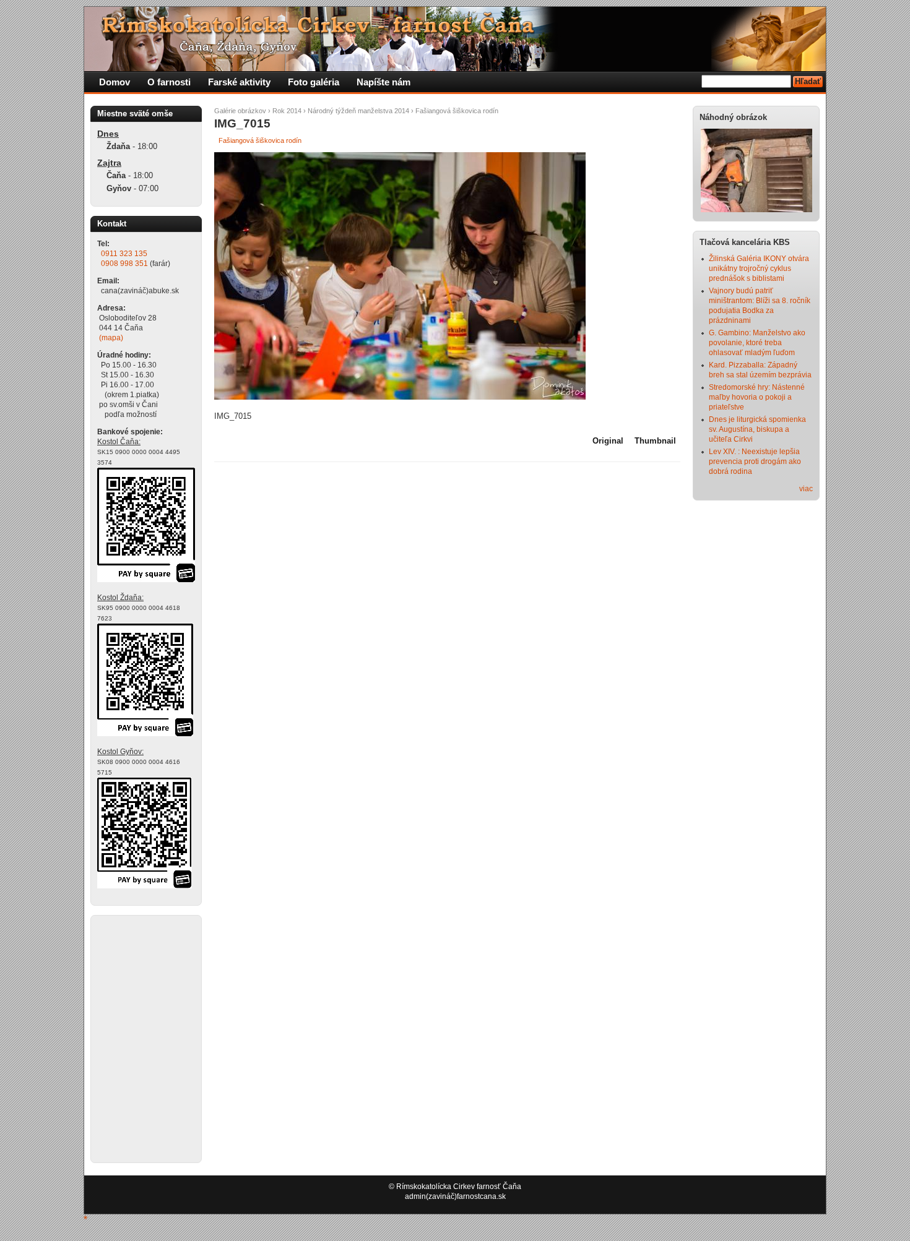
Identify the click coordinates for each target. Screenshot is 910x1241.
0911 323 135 (124, 253)
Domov (114, 82)
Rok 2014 (286, 110)
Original (607, 440)
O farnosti (169, 82)
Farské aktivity (239, 82)
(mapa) (111, 337)
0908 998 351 (124, 263)
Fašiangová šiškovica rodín (456, 110)
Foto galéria (313, 82)
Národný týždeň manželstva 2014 (358, 110)
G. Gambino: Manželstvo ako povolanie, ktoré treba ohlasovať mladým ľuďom (757, 342)
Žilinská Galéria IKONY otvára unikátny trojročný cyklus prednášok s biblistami (759, 268)
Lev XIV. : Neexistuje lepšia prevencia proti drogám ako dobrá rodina (755, 461)
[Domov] (322, 68)
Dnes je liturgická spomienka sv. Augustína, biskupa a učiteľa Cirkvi (757, 429)
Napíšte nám (383, 82)
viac (806, 488)
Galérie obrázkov (240, 110)
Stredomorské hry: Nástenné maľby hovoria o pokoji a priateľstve (757, 397)
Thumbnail (655, 440)
